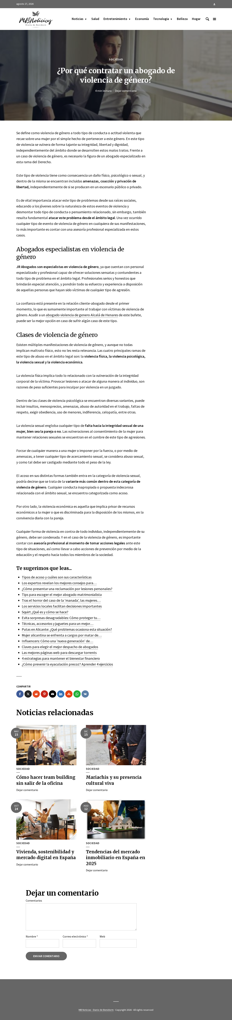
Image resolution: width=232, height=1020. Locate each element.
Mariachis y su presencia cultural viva (114, 780)
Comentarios (34, 900)
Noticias (77, 19)
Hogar (196, 19)
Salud (95, 19)
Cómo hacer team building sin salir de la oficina (45, 780)
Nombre (32, 936)
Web (102, 936)
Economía (142, 19)
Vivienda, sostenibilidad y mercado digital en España (46, 854)
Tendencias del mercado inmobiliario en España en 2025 (115, 857)
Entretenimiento (115, 19)
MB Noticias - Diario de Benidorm (96, 1009)
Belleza (182, 19)
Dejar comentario (126, 90)
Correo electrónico (75, 936)
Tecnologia (161, 19)
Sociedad (116, 59)
